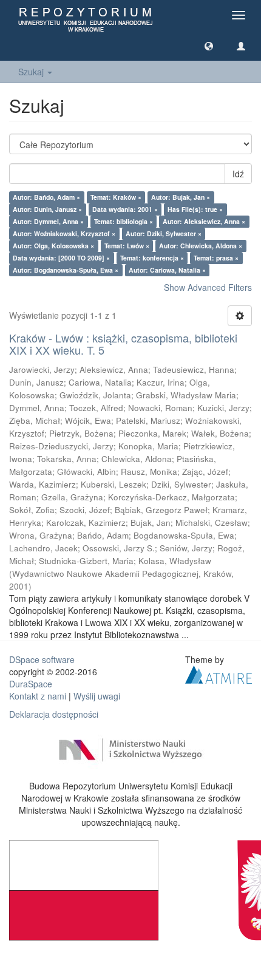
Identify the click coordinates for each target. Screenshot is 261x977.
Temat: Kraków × (115, 197)
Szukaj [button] (32, 72)
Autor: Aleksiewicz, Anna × (204, 221)
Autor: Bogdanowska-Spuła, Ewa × (65, 269)
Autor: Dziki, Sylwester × (164, 233)
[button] (209, 45)
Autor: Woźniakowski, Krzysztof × (64, 233)
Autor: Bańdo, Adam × (46, 197)
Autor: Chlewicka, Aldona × (200, 245)
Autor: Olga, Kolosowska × (53, 245)
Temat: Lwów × (126, 245)
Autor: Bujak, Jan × (180, 197)
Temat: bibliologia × (123, 221)
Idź (238, 174)
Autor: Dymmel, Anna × (48, 221)
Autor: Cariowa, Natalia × (167, 269)
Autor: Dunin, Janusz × (47, 209)
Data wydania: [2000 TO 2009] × (61, 257)
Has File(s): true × (195, 209)
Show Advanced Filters (208, 287)
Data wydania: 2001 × (125, 209)
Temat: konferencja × (152, 257)
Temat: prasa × (216, 257)
